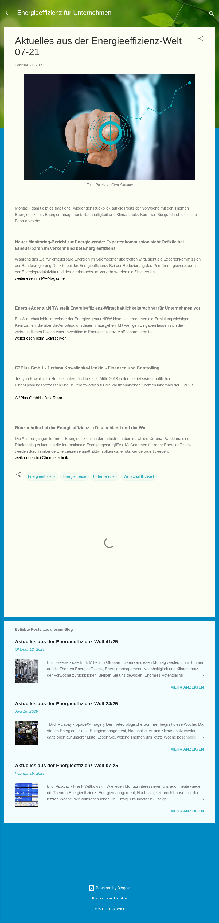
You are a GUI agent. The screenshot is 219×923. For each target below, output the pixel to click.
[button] (201, 39)
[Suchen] (211, 14)
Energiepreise (74, 476)
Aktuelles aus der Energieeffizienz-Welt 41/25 (66, 641)
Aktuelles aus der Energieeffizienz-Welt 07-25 (66, 765)
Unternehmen (105, 476)
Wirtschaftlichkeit (139, 476)
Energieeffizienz (42, 476)
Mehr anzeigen (187, 687)
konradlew (120, 898)
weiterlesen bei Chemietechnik (41, 457)
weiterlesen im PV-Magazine (40, 278)
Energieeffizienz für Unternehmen (64, 12)
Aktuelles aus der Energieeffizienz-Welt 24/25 (66, 703)
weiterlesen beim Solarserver (40, 338)
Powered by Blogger (113, 888)
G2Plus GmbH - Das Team (38, 398)
